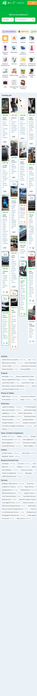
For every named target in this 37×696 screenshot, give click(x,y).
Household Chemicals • (11, 446)
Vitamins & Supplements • (12, 473)
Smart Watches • (10, 399)
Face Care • (24, 463)
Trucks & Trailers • (10, 366)
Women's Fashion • (10, 453)
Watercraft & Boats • (10, 369)
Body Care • (8, 467)
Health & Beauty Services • (12, 476)
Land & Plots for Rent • (10, 383)
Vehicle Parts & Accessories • (14, 359)
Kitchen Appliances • (11, 442)
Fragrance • (23, 467)
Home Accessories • (11, 439)
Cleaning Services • (10, 490)
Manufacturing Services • (11, 493)
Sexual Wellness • (10, 470)
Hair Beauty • (8, 463)
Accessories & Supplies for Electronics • (17, 426)
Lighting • (22, 436)
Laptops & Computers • (12, 407)
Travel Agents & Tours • (11, 502)
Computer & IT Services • (12, 487)
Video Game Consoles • (11, 410)
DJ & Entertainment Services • (13, 512)
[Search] (33, 20)
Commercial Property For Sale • (13, 389)
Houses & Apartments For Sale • (14, 379)
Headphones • (9, 413)
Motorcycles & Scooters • (12, 363)
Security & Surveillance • (12, 416)
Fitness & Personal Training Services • (15, 509)
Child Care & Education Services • (13, 506)
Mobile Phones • (10, 396)
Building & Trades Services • (13, 483)
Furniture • (8, 436)
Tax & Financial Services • (11, 496)
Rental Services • (9, 499)
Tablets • (25, 399)
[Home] (4, 3)
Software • (7, 429)
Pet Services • (8, 518)
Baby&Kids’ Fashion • (11, 456)
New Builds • (7, 376)
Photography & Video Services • (13, 515)
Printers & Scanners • (11, 419)
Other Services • (24, 518)
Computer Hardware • (11, 423)
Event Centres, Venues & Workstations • (15, 386)
